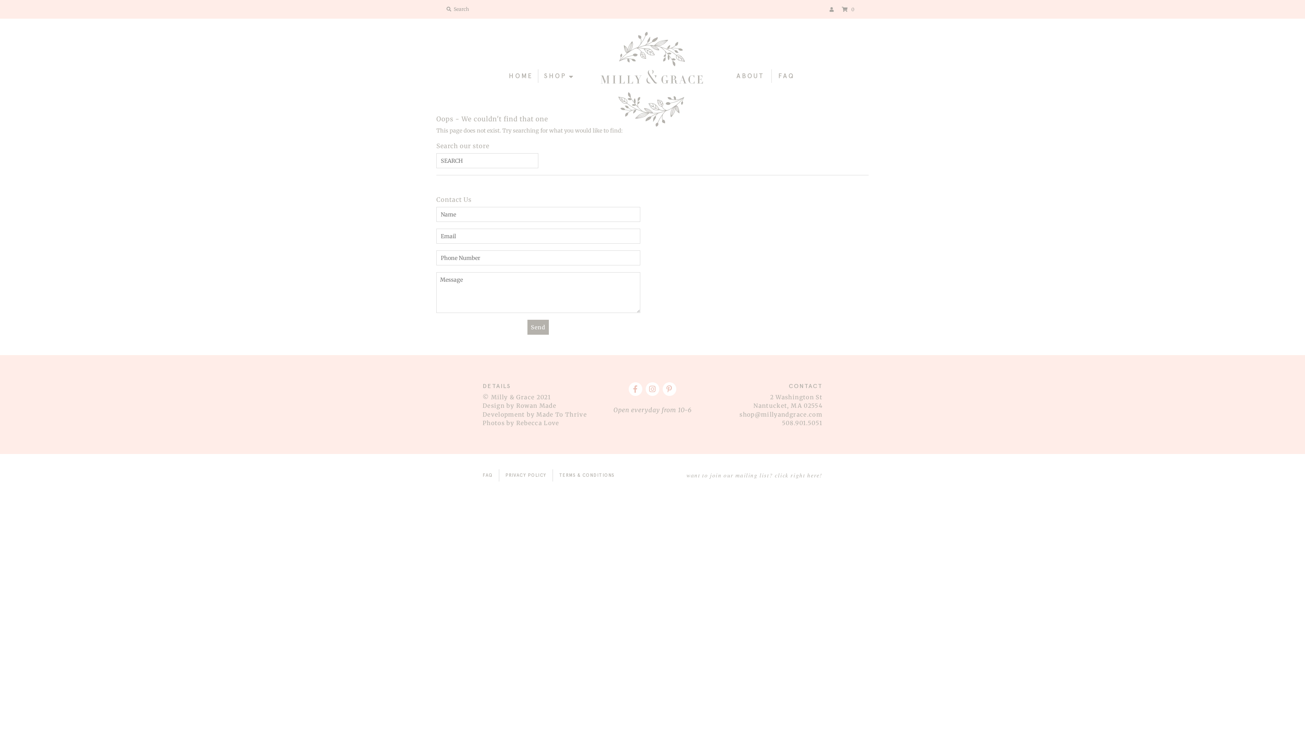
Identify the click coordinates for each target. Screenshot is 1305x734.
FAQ (786, 76)
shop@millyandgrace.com (781, 414)
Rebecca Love (537, 423)
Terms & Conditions (587, 475)
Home (521, 76)
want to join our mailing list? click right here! (754, 475)
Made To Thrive (561, 414)
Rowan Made (536, 405)
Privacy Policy (525, 475)
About (750, 76)
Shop (555, 76)
